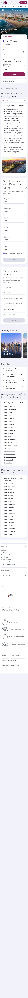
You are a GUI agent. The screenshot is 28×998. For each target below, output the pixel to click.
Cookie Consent (12, 660)
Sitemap (4, 660)
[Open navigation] (25, 10)
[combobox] (14, 187)
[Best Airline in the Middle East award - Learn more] (5, 644)
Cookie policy (5, 655)
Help (2, 586)
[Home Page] (2, 88)
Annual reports (5, 562)
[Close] (1, 2)
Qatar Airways (4, 546)
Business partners (5, 581)
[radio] (14, 199)
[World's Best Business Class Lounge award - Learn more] (5, 637)
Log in (16, 10)
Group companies (5, 570)
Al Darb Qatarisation (6, 559)
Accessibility (5, 658)
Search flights (14, 259)
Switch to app (23, 2)
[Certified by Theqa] (8, 596)
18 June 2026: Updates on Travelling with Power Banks (14, 6)
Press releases (4, 554)
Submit (14, 320)
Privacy (18, 655)
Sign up (21, 10)
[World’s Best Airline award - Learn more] (5, 622)
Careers (3, 552)
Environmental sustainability (8, 564)
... (5, 88)
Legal (12, 655)
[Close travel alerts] (25, 6)
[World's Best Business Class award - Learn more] (5, 629)
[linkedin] (10, 610)
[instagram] (17, 610)
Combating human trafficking (18, 658)
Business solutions (5, 575)
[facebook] (3, 610)
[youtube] (14, 610)
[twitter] (7, 610)
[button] (14, 100)
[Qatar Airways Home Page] (3, 10)
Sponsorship (4, 557)
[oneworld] (6, 10)
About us (3, 550)
